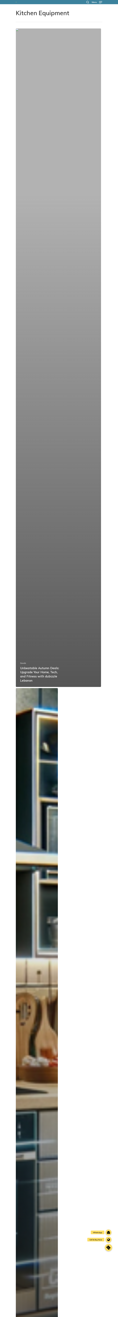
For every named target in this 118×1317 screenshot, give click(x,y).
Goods (23, 663)
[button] (108, 1247)
